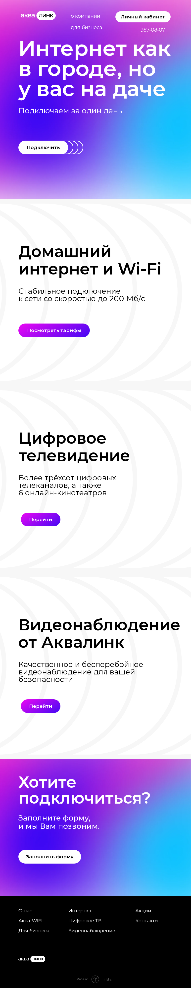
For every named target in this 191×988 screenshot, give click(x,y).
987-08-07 (153, 29)
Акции (143, 911)
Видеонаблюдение (91, 930)
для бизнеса (86, 27)
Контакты (146, 921)
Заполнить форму (49, 857)
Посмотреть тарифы (54, 330)
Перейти (40, 519)
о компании (85, 15)
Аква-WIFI (30, 921)
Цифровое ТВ (84, 921)
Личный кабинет (143, 17)
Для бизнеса (33, 930)
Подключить (43, 147)
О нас (25, 911)
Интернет (80, 911)
